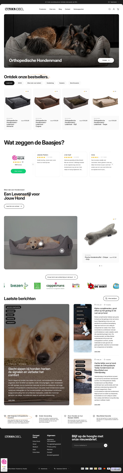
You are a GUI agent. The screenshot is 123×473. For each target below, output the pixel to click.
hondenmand (10, 311)
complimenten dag (82, 307)
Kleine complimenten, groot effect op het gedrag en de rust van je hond (105, 310)
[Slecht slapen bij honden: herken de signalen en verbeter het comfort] (36, 354)
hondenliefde (80, 362)
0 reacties (23, 364)
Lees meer (11, 400)
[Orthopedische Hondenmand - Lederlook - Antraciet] (18, 102)
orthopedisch (10, 322)
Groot (34, 444)
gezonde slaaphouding (13, 307)
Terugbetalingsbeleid (54, 444)
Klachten (50, 449)
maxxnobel (10, 315)
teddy (78, 373)
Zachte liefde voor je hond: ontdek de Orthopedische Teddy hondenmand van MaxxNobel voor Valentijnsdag (105, 368)
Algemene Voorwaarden (51, 440)
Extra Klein (36, 452)
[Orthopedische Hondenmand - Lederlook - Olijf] (76, 102)
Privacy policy (51, 447)
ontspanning (10, 318)
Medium (35, 447)
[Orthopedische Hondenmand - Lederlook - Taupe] (105, 102)
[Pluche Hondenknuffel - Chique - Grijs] (100, 234)
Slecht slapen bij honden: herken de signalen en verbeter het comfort (29, 372)
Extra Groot (36, 441)
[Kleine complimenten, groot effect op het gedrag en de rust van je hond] (83, 328)
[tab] (9, 83)
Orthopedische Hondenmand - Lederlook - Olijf (71, 122)
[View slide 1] (100, 266)
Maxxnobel (10, 118)
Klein (34, 449)
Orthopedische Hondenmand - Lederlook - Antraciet (12, 123)
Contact (49, 452)
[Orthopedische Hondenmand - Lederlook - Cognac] (47, 102)
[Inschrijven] (105, 445)
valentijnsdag (80, 377)
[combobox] (113, 2)
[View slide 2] (102, 266)
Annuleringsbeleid (53, 455)
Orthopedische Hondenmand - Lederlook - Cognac (41, 123)
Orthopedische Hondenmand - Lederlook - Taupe (100, 122)
